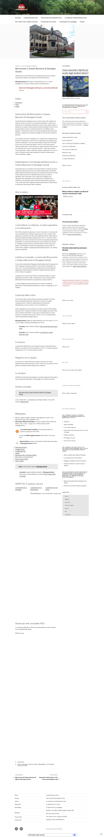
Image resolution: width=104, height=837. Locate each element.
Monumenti (42, 764)
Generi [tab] (66, 496)
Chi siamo (18, 18)
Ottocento (50, 764)
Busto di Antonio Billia (21, 459)
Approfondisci (24, 402)
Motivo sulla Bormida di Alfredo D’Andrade (75, 455)
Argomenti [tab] (67, 502)
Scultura (21, 762)
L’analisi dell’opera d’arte (31, 18)
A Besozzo (66, 421)
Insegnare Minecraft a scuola (69, 137)
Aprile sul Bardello (68, 424)
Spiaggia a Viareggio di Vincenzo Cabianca (75, 461)
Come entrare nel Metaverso (69, 149)
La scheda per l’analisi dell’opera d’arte (76, 18)
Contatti (82, 22)
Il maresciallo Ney (20, 451)
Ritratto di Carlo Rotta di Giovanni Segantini (75, 486)
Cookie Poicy (18, 820)
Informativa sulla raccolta (36, 835)
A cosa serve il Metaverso (69, 146)
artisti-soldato (72, 253)
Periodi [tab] (66, 508)
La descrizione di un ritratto (48, 22)
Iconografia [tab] (68, 514)
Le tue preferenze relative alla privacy (59, 835)
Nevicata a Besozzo (69, 435)
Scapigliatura (23, 765)
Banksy (86, 229)
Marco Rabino (32, 66)
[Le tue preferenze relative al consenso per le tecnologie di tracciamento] (101, 834)
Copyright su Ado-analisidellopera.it (55, 819)
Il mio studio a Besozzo (70, 427)
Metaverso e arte (66, 152)
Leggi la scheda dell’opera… (74, 234)
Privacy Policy (18, 817)
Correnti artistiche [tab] (69, 505)
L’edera (17, 453)
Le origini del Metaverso (68, 158)
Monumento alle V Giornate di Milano (26, 455)
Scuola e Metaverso (67, 140)
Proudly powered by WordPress (54, 829)
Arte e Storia (33, 764)
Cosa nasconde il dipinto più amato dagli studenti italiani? (75, 71)
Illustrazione (18, 804)
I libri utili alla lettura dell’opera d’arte (51, 18)
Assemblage (18, 807)
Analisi (17, 106)
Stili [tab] (66, 511)
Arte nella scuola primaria (52, 813)
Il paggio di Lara (20, 449)
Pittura (16, 795)
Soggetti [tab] (67, 499)
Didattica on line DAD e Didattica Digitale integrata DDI (60, 810)
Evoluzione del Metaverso (69, 155)
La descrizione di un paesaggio (68, 22)
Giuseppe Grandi (42, 466)
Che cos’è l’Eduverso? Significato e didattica (73, 143)
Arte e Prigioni (23, 764)
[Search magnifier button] (87, 112)
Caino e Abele (19, 461)
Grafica (17, 801)
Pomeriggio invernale (69, 438)
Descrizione (18, 102)
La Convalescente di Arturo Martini (73, 458)
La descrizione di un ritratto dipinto (36, 489)
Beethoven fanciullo (21, 447)
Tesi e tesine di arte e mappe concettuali (26, 22)
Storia (17, 104)
